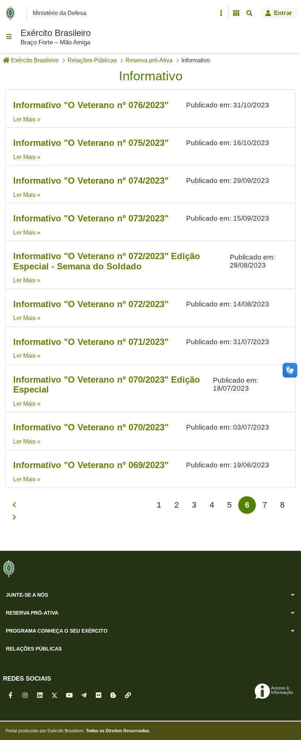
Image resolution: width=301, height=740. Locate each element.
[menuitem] (159, 505)
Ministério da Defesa (59, 13)
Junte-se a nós (27, 595)
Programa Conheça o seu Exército (57, 631)
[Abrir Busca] (249, 13)
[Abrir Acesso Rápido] (221, 13)
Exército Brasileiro (56, 33)
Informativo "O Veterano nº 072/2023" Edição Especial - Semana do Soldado (106, 261)
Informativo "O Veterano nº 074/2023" (90, 180)
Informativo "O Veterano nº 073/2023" (90, 218)
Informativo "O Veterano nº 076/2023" (90, 105)
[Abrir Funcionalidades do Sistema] (236, 13)
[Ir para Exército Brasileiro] (12, 13)
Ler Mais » (26, 119)
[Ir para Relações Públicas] (9, 568)
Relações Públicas (34, 649)
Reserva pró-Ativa (32, 613)
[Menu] (9, 37)
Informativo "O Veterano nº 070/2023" (90, 427)
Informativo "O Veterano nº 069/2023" (90, 465)
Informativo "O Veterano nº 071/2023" (90, 342)
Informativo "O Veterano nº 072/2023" (90, 304)
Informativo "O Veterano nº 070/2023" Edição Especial (106, 385)
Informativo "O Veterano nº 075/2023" (90, 143)
